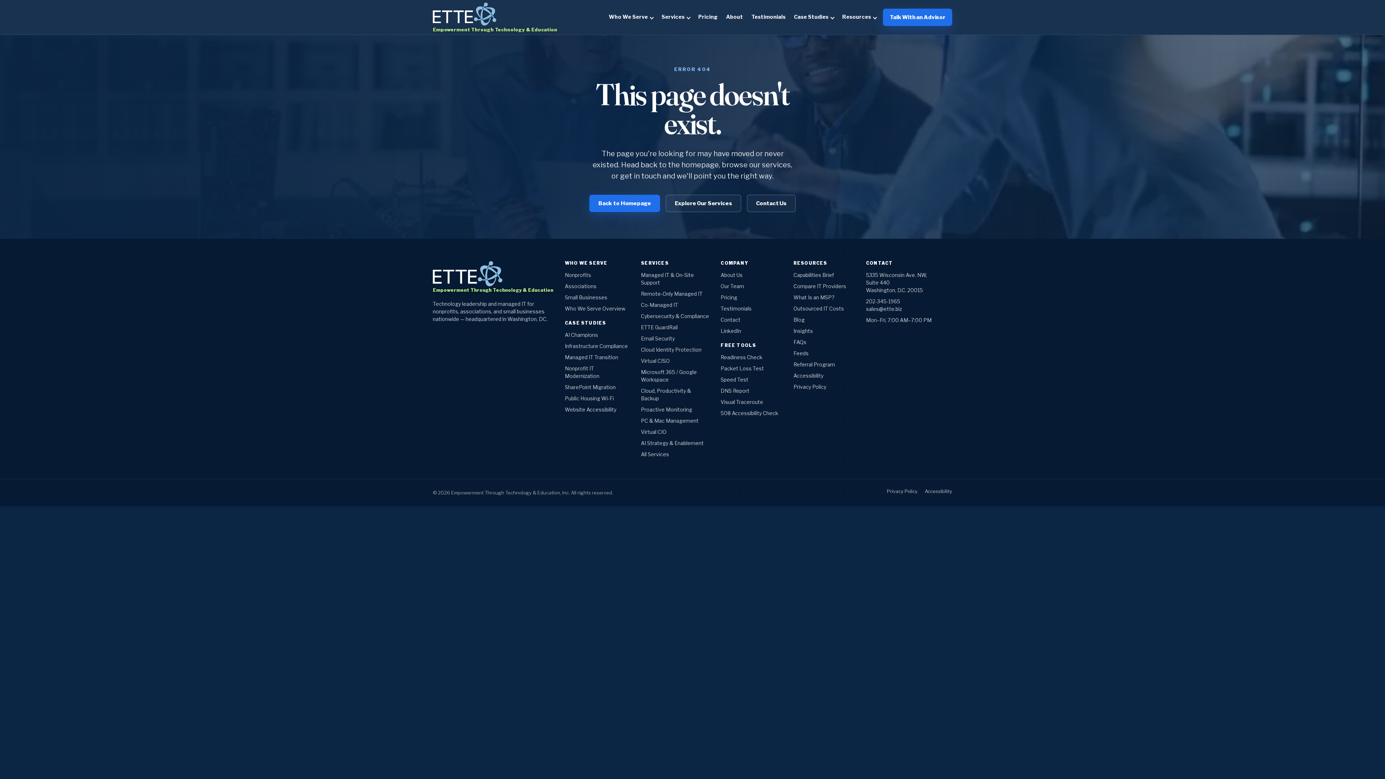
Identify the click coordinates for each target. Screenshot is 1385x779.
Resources (856, 17)
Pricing (708, 17)
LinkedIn (731, 331)
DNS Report (735, 391)
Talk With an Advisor (917, 17)
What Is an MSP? (814, 297)
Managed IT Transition (591, 357)
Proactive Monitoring (666, 409)
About (734, 17)
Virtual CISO (655, 361)
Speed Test (734, 380)
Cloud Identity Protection (671, 350)
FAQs (799, 342)
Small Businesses (586, 297)
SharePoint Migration (590, 387)
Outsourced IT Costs (818, 308)
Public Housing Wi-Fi (589, 398)
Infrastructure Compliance (596, 346)
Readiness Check (741, 357)
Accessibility (808, 376)
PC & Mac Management (670, 421)
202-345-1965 (883, 301)
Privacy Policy (809, 387)
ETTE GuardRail (659, 327)
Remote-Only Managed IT (672, 294)
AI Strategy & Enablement (672, 443)
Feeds (801, 353)
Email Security (658, 338)
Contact (730, 320)
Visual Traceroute (742, 402)
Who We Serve (628, 17)
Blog (799, 320)
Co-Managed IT (659, 305)
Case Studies (811, 17)
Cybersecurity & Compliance (675, 316)
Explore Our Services (703, 203)
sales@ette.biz (884, 309)
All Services (655, 454)
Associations (581, 286)
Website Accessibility (590, 409)
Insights (803, 331)
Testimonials (768, 17)
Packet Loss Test (742, 368)
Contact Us (771, 203)
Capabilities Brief (813, 275)
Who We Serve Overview (595, 308)
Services (673, 17)
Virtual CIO (654, 432)
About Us (732, 275)
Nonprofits (578, 275)
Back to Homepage (624, 203)
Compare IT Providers (819, 286)
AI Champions (581, 335)
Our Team (732, 286)
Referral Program (814, 364)
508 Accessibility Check (749, 413)
